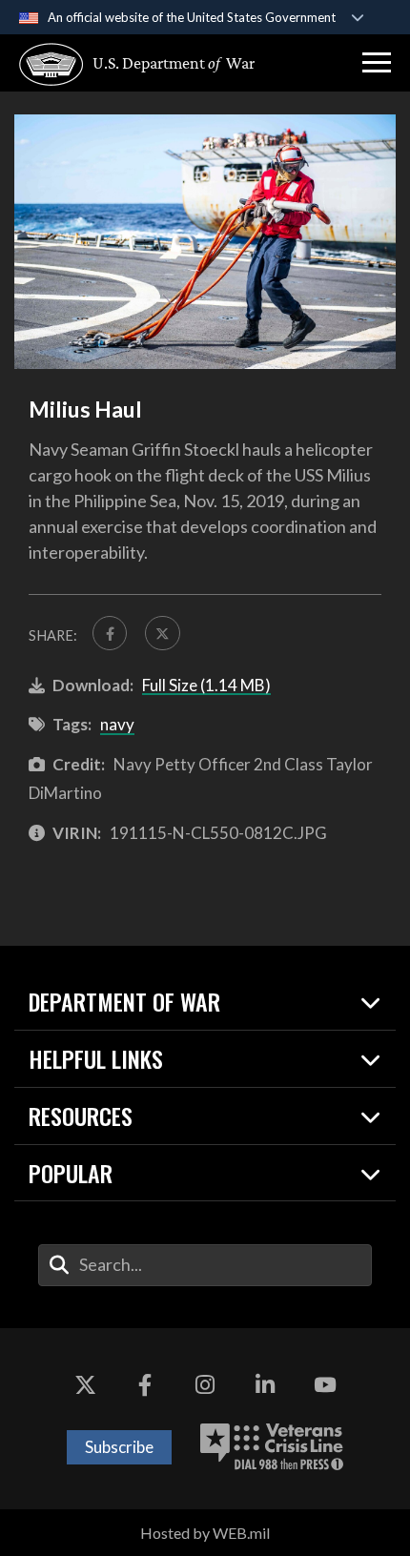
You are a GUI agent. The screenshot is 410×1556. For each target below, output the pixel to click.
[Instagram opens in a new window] (205, 1385)
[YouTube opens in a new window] (325, 1385)
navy (117, 724)
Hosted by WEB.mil (205, 1533)
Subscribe (119, 1447)
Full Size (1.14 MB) (206, 685)
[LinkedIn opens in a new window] (265, 1385)
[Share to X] (162, 633)
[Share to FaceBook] (109, 633)
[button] (376, 62)
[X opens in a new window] (85, 1385)
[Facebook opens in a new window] (145, 1385)
